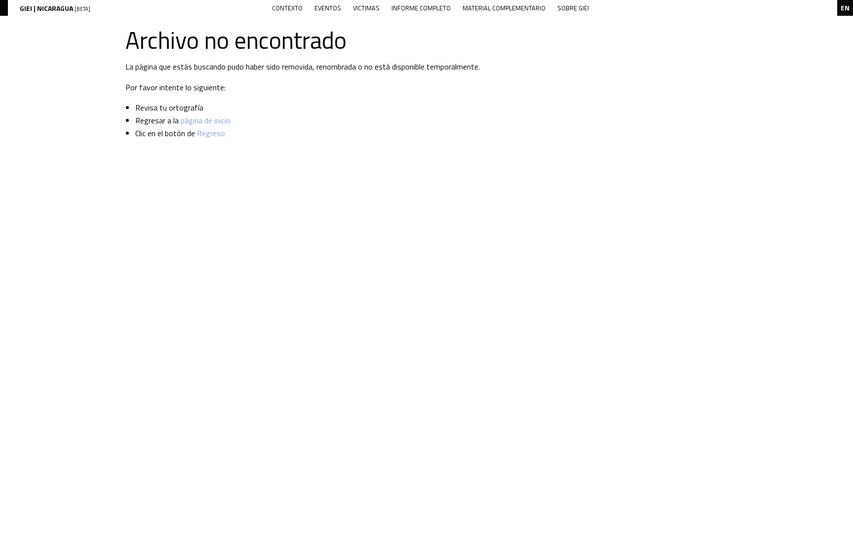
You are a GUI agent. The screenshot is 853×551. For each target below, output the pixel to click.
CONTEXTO (287, 8)
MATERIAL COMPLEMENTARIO (504, 8)
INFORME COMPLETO (421, 8)
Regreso (211, 133)
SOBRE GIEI (573, 8)
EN (845, 7)
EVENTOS (327, 8)
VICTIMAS (366, 8)
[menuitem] (287, 8)
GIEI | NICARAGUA (55, 8)
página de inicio (206, 120)
